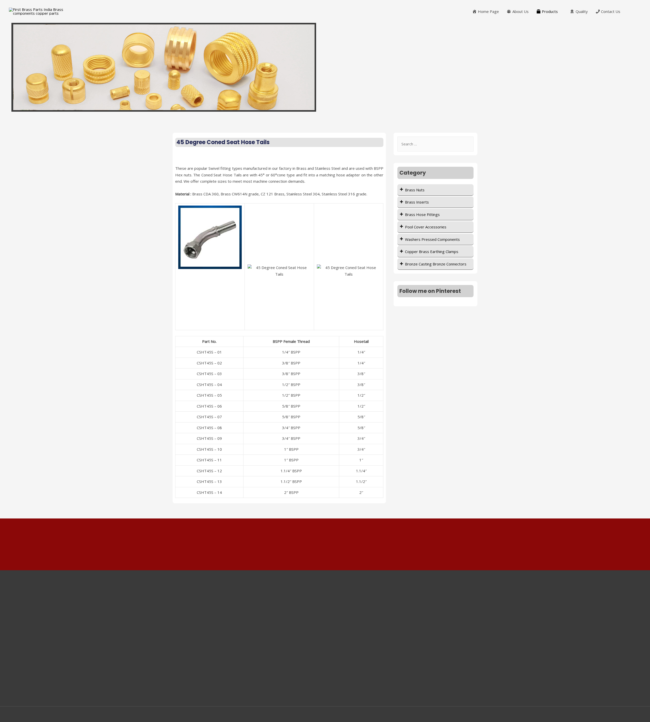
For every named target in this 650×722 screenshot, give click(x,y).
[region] (325, 67)
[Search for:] (435, 143)
